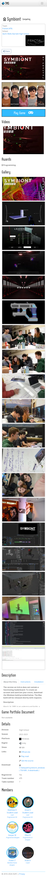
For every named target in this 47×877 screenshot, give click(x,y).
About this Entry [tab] (10, 682)
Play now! (25, 756)
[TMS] (5, 3)
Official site (25, 752)
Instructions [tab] (25, 682)
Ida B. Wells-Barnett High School (15, 34)
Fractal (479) (7, 28)
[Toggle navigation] (42, 3)
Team (4, 26)
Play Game (20, 113)
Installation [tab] (39, 682)
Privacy (22, 874)
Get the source (27, 761)
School (5, 31)
